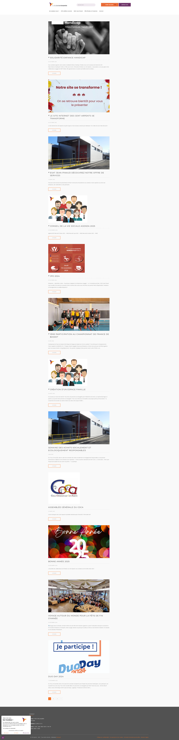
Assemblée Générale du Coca (65, 507)
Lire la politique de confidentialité (9, 728)
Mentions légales (145, 737)
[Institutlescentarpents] (58, 4)
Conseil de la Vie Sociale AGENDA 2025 (72, 226)
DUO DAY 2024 (56, 676)
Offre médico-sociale (66, 11)
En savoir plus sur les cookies (116, 737)
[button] (3, 737)
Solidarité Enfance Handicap (67, 58)
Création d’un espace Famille (68, 389)
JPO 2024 (55, 276)
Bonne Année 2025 (59, 561)
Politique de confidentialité (103, 737)
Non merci (6, 732)
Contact (101, 11)
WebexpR (58, 737)
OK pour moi (26, 732)
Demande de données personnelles (132, 737)
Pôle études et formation (91, 11)
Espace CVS (125, 4)
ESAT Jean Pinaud (78, 11)
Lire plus (54, 73)
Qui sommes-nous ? (54, 11)
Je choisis (16, 732)
